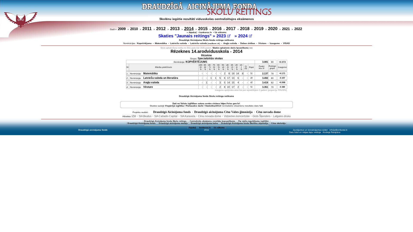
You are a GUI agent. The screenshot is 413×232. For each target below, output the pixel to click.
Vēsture (262, 43)
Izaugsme (275, 43)
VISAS (286, 43)
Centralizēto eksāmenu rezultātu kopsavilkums (212, 121)
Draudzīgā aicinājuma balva (204, 123)
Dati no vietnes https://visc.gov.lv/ (206, 103)
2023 (221, 36)
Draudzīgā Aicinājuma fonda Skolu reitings (165, 121)
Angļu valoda (230, 43)
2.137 (265, 73)
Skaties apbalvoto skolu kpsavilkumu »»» (233, 48)
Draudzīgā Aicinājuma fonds (172, 112)
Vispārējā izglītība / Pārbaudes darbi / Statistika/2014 (193, 106)
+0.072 (282, 62)
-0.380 (282, 87)
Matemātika (161, 43)
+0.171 (282, 73)
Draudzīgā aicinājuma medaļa (173, 123)
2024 (243, 36)
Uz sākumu (220, 32)
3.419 (265, 82)
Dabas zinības (247, 43)
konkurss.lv (205, 32)
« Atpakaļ (192, 32)
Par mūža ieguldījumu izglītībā (253, 121)
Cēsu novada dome (268, 112)
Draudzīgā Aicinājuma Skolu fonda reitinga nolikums (206, 40)
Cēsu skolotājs (278, 123)
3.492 (265, 78)
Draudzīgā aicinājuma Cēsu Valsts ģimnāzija (223, 112)
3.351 (265, 87)
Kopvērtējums (144, 43)
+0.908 (282, 82)
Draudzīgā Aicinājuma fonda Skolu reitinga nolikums (206, 96)
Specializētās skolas (210, 58)
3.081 (265, 62)
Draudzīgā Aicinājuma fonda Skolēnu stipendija (244, 123)
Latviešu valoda (178, 43)
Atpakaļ (192, 128)
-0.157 (282, 78)
